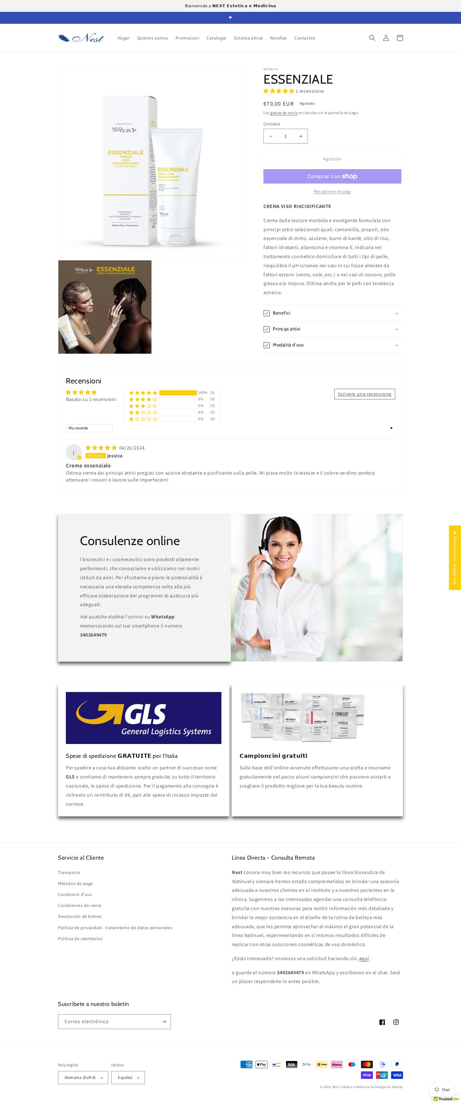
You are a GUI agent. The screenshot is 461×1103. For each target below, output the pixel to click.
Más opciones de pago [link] (332, 191)
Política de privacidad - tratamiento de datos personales (115, 927)
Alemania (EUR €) (80, 1077)
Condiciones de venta (80, 905)
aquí (364, 958)
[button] (372, 38)
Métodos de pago (75, 883)
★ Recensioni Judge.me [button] (455, 557)
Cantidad (271, 124)
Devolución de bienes (80, 916)
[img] (102, 448)
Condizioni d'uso (75, 894)
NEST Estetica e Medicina (350, 1087)
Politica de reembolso (80, 938)
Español (125, 1077)
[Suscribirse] (164, 1021)
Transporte (69, 872)
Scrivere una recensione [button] (365, 394)
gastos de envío (284, 112)
